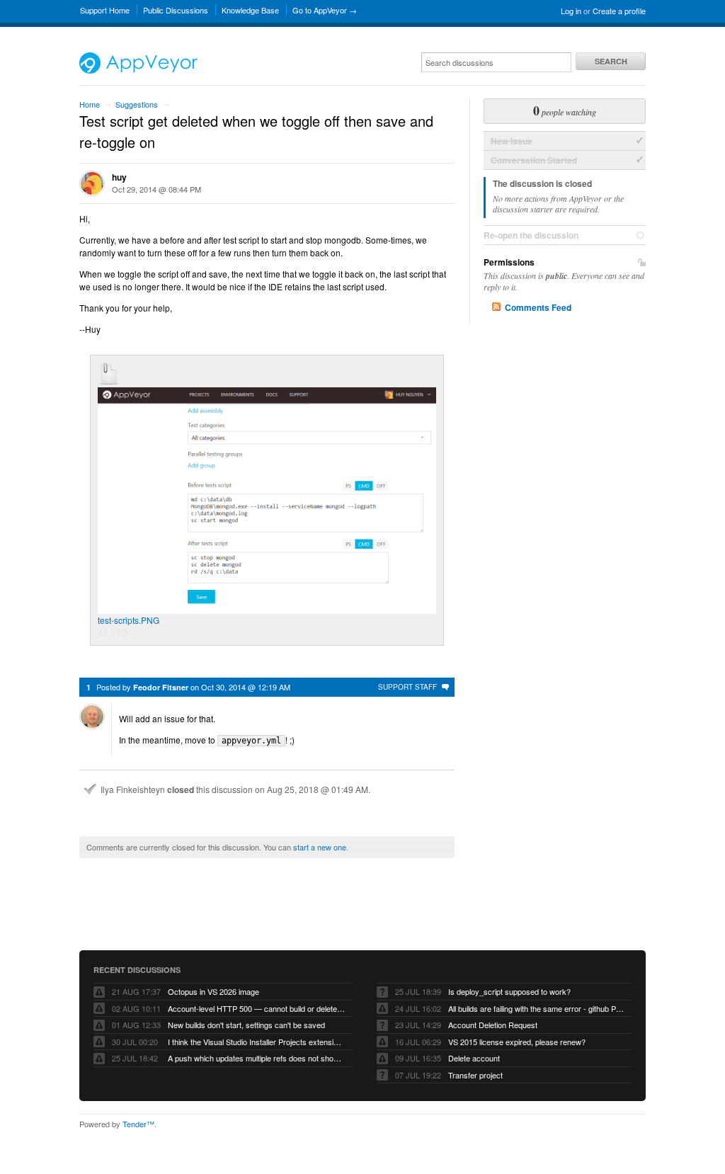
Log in (571, 10)
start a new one (319, 847)
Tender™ (138, 1123)
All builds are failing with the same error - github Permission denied (536, 1008)
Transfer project (475, 1075)
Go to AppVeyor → (324, 10)
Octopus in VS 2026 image (213, 991)
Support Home (105, 10)
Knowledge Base (250, 10)
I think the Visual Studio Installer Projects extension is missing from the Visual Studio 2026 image (256, 1041)
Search (611, 61)
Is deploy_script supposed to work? (509, 991)
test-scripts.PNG (128, 620)
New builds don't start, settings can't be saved (246, 1024)
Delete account (474, 1058)
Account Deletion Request (492, 1024)
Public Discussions (175, 10)
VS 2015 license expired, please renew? (517, 1041)
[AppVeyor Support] (138, 70)
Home (89, 104)
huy (119, 177)
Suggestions (136, 104)
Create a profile (619, 10)
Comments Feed (538, 307)
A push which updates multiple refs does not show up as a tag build (256, 1058)
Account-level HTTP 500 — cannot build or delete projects (256, 1008)
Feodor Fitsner (160, 687)
